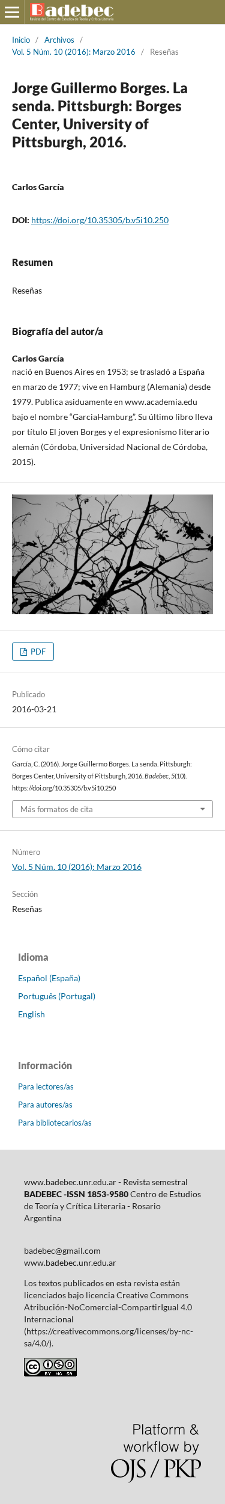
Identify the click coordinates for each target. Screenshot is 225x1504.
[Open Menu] (12, 12)
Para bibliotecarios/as (55, 1122)
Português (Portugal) (56, 996)
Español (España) (49, 978)
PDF (37, 651)
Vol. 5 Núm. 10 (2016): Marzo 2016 (74, 52)
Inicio (21, 40)
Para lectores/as (46, 1086)
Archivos (59, 40)
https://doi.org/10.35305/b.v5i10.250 (100, 220)
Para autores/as (45, 1104)
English (31, 1014)
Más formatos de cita (56, 809)
